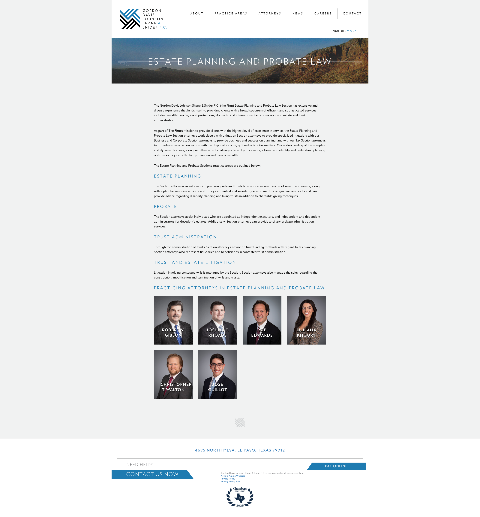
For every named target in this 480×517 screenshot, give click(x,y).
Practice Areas (231, 13)
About (196, 13)
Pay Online (336, 466)
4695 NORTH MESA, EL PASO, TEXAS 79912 (240, 450)
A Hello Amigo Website (233, 475)
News (297, 13)
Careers (323, 13)
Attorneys (270, 13)
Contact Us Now (152, 474)
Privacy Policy (228, 478)
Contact (352, 13)
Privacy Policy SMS (230, 481)
